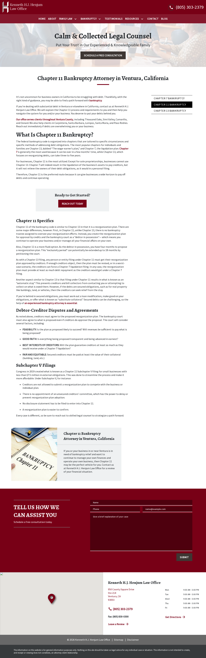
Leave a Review (116, 624)
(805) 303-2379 (123, 609)
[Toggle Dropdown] (76, 19)
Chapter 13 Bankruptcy (170, 110)
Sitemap (118, 639)
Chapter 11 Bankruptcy (170, 104)
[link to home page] (22, 7)
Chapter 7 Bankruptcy (169, 98)
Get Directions (173, 617)
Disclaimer (133, 639)
